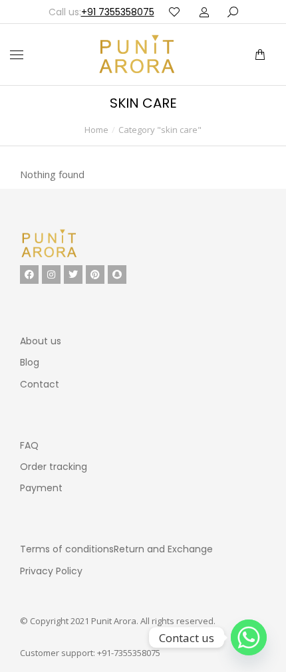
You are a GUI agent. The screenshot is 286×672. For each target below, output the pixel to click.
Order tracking (53, 466)
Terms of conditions (67, 549)
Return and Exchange (163, 549)
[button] (198, 10)
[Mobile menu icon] (16, 55)
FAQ (29, 445)
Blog (29, 362)
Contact (39, 384)
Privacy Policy (51, 571)
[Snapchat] (117, 274)
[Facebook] (29, 274)
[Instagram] (51, 274)
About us (40, 341)
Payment (41, 488)
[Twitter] (73, 274)
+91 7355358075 (117, 12)
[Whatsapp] (249, 637)
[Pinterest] (95, 274)
